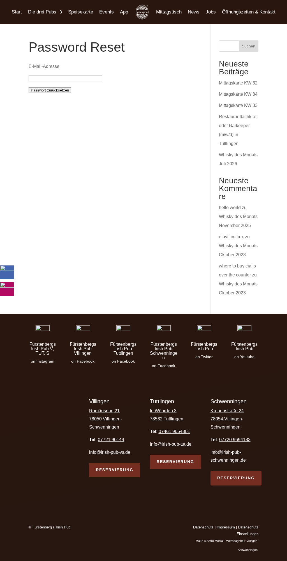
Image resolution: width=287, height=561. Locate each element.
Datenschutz (203, 527)
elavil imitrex (231, 236)
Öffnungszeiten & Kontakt (249, 12)
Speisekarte (80, 12)
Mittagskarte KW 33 (238, 105)
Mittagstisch (169, 12)
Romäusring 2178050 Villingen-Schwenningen (105, 418)
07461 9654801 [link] (174, 431)
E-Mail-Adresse (44, 66)
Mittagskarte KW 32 (238, 83)
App (124, 12)
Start (17, 12)
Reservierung (114, 470)
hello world (230, 207)
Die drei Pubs (42, 12)
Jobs (211, 12)
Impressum (226, 527)
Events (106, 12)
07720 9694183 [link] (235, 439)
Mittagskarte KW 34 (238, 94)
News (194, 12)
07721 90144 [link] (111, 439)
